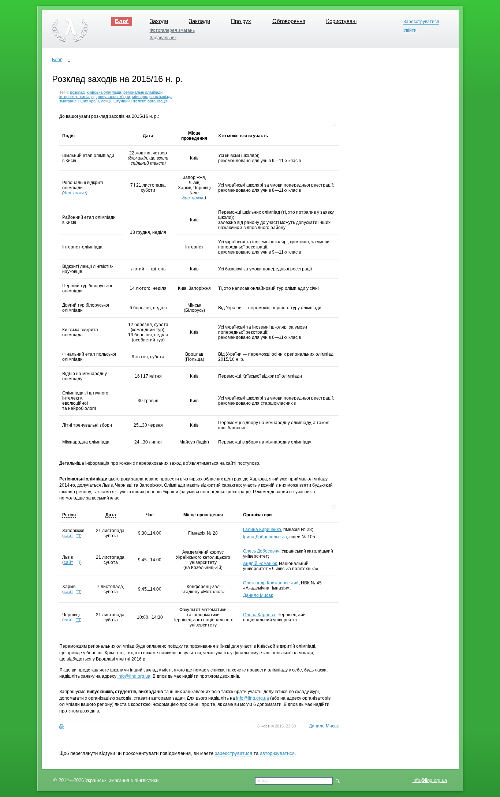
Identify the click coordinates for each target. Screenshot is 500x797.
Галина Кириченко (262, 529)
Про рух (241, 21)
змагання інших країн (79, 101)
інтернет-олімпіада (76, 96)
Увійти (410, 30)
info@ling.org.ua (430, 780)
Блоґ (121, 21)
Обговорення (288, 21)
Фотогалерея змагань (172, 30)
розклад (77, 92)
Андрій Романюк (260, 563)
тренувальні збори (113, 96)
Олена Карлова (259, 614)
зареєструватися (233, 753)
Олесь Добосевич (261, 551)
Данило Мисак (258, 595)
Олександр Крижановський (271, 582)
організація (158, 101)
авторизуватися (277, 753)
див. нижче (75, 192)
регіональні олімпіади (143, 92)
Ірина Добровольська (265, 536)
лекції (106, 101)
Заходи (159, 21)
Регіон (69, 514)
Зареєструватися (421, 21)
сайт (68, 535)
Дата (110, 514)
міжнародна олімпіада (152, 96)
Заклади (199, 21)
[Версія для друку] (61, 727)
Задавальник (163, 37)
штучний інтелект (129, 101)
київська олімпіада (104, 92)
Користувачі (341, 21)
